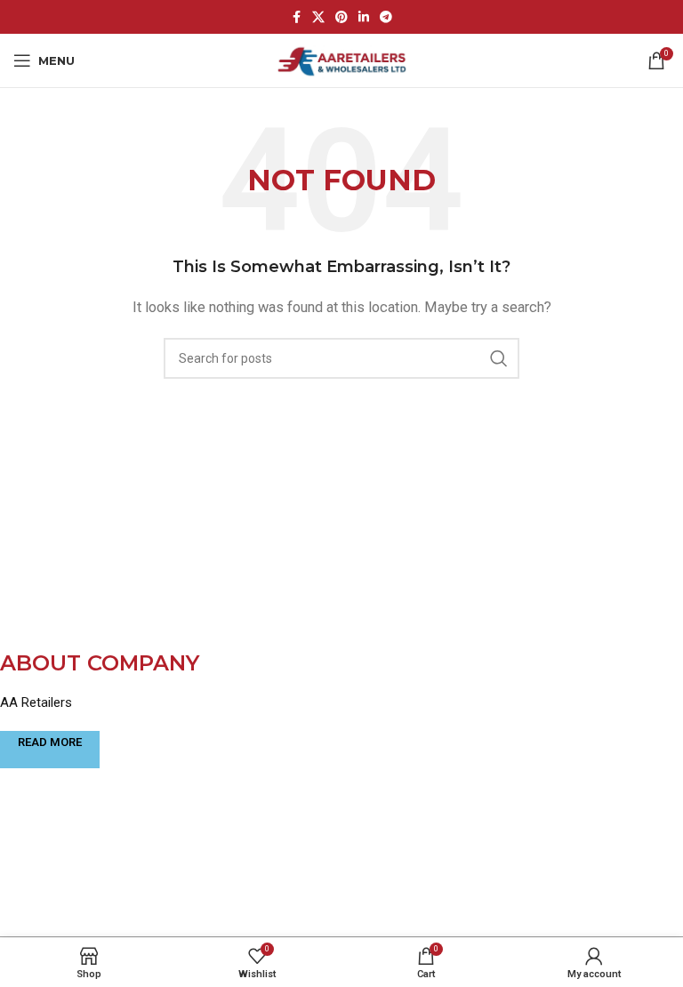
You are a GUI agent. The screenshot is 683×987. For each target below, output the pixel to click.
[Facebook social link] (296, 17)
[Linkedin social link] (363, 17)
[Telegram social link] (386, 17)
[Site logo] (342, 60)
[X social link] (318, 17)
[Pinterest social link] (341, 17)
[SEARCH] (498, 358)
